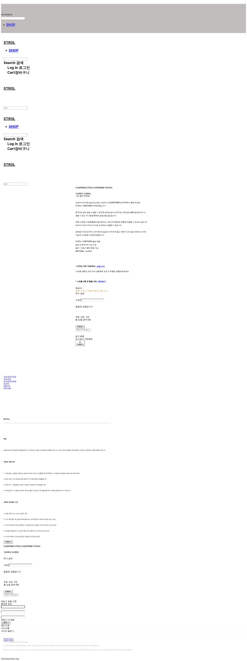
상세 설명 (7, 379)
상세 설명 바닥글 (10, 381)
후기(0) (6, 384)
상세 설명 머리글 (10, 377)
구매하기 (8, 542)
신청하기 (5, 623)
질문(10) (7, 386)
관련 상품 (7, 388)
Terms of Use (8, 639)
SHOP (10, 25)
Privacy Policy (9, 640)
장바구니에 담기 (11, 595)
